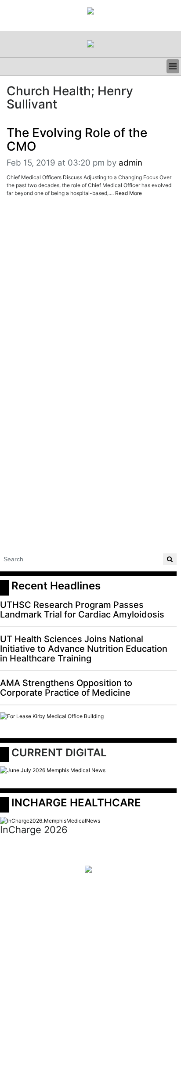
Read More (128, 193)
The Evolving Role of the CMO (77, 139)
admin (130, 163)
